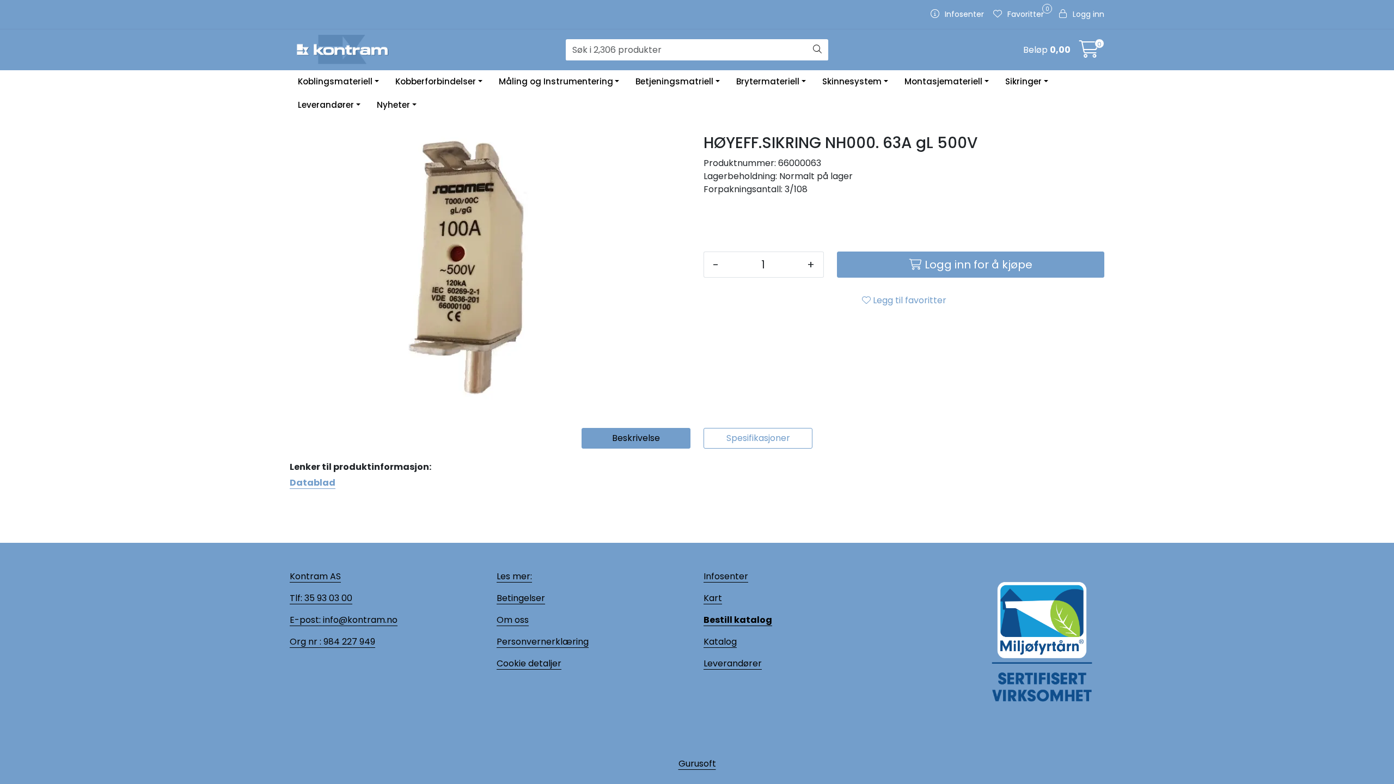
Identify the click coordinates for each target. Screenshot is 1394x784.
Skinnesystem (852, 81)
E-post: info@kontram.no (344, 620)
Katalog (720, 641)
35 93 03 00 (327, 598)
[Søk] (817, 50)
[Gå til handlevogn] (1089, 52)
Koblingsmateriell (335, 81)
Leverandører (326, 105)
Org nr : (305, 641)
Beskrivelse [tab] (636, 438)
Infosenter (726, 576)
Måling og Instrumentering (556, 81)
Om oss (513, 620)
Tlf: (296, 598)
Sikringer (1023, 81)
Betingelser (521, 598)
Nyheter (393, 105)
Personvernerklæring (543, 641)
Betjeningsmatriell (674, 81)
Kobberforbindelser (435, 81)
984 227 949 (348, 641)
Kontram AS (315, 576)
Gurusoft (697, 763)
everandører (734, 663)
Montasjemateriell (943, 81)
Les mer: (514, 576)
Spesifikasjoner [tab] (758, 438)
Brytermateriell (767, 81)
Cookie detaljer (529, 663)
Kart (713, 598)
